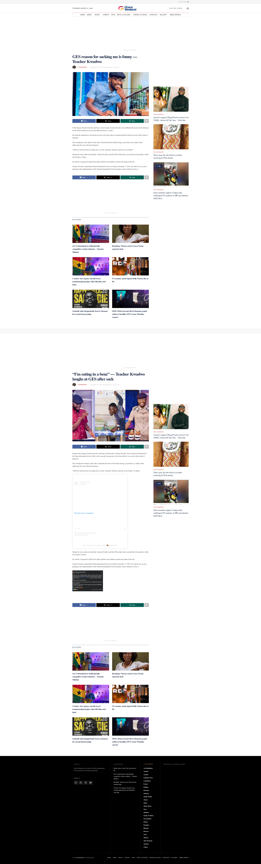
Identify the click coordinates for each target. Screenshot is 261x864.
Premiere (146, 825)
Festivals (146, 790)
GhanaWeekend (80, 857)
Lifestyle (153, 15)
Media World (175, 15)
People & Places (140, 15)
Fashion (146, 787)
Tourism (146, 844)
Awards (146, 774)
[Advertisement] (130, 32)
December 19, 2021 (96, 67)
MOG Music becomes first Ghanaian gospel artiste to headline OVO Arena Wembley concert (129, 314)
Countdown (147, 781)
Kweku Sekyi (83, 67)
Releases (146, 828)
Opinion (146, 812)
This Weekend (158, 114)
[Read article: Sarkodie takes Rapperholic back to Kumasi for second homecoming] (90, 299)
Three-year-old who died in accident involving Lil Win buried (167, 156)
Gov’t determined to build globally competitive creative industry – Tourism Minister (88, 249)
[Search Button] (188, 8)
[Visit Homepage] (129, 8)
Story (145, 834)
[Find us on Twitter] (182, 2)
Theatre (146, 838)
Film (113, 15)
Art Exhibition (148, 768)
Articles (146, 771)
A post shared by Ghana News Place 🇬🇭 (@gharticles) (100, 545)
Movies (146, 800)
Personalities (147, 819)
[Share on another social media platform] (146, 121)
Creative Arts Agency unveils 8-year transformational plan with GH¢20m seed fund (89, 281)
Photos (146, 822)
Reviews (146, 831)
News (89, 15)
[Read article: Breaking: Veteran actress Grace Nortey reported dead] (130, 234)
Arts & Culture (123, 15)
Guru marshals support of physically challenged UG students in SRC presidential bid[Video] (170, 195)
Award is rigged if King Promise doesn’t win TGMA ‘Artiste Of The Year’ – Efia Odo (171, 119)
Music (97, 15)
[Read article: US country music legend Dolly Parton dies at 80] (130, 266)
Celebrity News (148, 778)
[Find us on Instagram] (185, 2)
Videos (146, 847)
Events (106, 15)
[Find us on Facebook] (179, 2)
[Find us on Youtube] (188, 2)
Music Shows (147, 806)
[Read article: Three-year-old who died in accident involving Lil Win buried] (171, 136)
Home (82, 15)
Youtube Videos (175, 8)
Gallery (163, 15)
